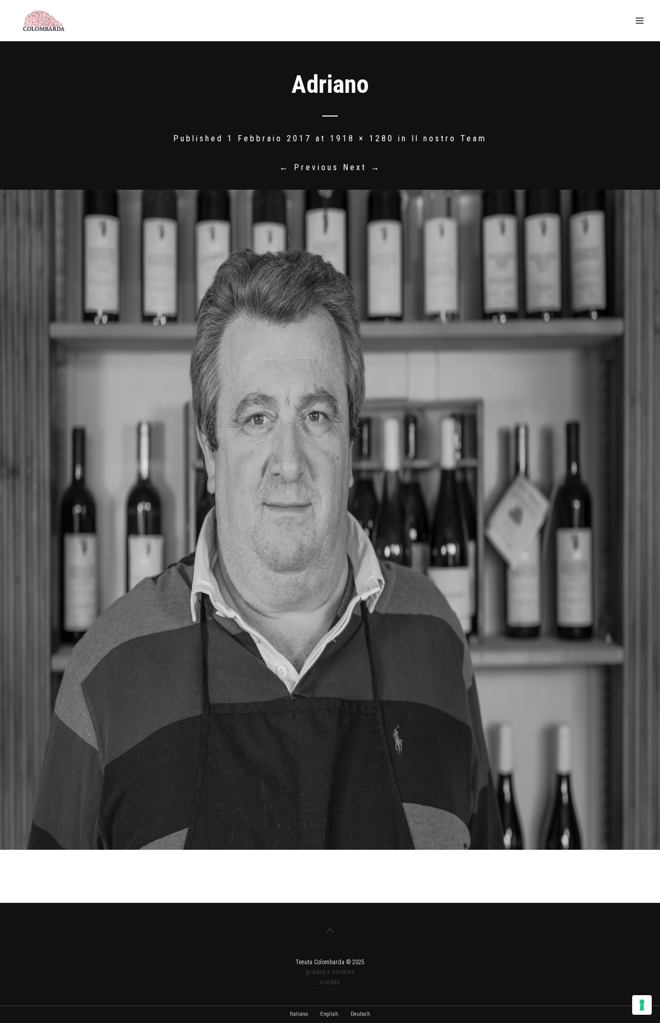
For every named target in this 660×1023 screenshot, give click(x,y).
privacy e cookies (330, 972)
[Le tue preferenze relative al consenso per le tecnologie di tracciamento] (642, 1005)
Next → (362, 167)
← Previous (309, 167)
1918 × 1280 (362, 138)
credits (330, 982)
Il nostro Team (449, 138)
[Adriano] (330, 520)
